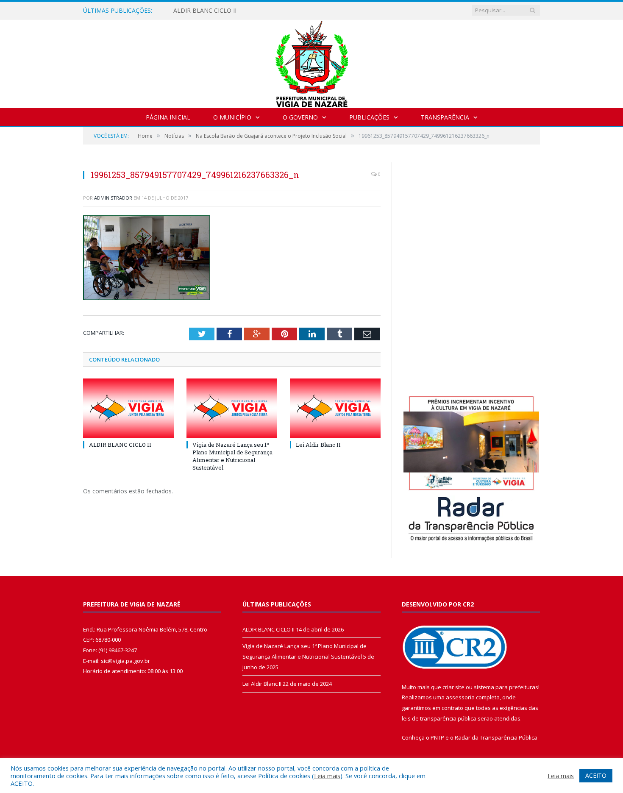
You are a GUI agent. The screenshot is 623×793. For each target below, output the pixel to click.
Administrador (113, 198)
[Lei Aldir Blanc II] (335, 408)
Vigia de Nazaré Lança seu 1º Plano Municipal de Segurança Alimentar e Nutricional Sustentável (232, 456)
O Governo (300, 117)
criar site (453, 687)
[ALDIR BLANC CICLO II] (128, 408)
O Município (232, 117)
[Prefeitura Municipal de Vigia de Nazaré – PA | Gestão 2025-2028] (311, 61)
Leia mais (327, 775)
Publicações (369, 117)
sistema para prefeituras (506, 687)
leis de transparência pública (439, 718)
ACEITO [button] (595, 775)
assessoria (460, 697)
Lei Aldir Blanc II (318, 444)
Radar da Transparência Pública (496, 737)
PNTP (437, 737)
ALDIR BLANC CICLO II (204, 10)
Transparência (445, 117)
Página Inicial (168, 117)
